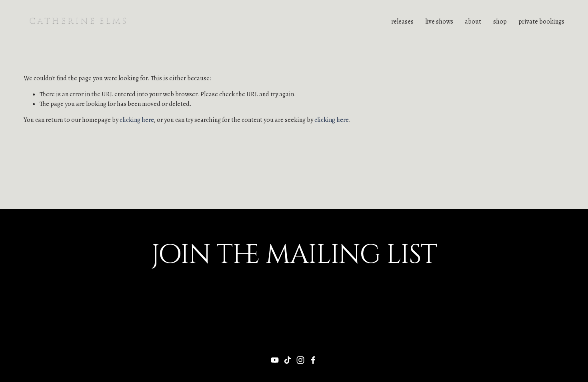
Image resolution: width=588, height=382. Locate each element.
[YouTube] (275, 360)
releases (402, 21)
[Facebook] (313, 360)
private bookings (541, 21)
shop (500, 21)
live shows (439, 21)
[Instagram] (300, 360)
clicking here (137, 119)
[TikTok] (288, 360)
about (473, 21)
